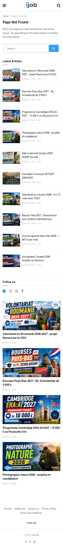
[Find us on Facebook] (22, 291)
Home (5, 15)
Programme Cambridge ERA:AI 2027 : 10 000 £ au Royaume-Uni (40, 113)
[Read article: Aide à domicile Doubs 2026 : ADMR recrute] (11, 157)
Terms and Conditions (31, 512)
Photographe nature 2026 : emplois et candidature (26, 476)
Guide (8, 468)
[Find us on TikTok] (34, 542)
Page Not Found (19, 15)
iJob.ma (31, 522)
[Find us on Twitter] (30, 542)
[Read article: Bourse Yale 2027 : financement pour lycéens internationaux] (11, 219)
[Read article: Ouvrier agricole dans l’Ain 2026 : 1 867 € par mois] (11, 240)
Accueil (8, 508)
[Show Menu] (4, 5)
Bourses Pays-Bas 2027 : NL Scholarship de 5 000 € (38, 93)
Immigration (11, 327)
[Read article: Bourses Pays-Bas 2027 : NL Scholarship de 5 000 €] (11, 95)
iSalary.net (19, 508)
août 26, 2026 (29, 182)
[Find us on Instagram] (10, 291)
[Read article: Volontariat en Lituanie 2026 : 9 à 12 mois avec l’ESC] (11, 199)
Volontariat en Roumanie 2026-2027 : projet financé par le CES (39, 72)
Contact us (33, 508)
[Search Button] (58, 5)
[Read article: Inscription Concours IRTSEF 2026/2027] (11, 178)
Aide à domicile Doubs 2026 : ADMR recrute (38, 155)
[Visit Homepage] (31, 5)
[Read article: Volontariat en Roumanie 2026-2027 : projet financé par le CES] (11, 75)
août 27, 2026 (29, 79)
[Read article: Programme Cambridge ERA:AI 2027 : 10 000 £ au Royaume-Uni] (11, 116)
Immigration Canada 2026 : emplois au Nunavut (36, 258)
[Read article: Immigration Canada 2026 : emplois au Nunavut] (11, 261)
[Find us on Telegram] (4, 291)
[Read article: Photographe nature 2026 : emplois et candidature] (11, 137)
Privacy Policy (49, 508)
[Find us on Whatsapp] (16, 291)
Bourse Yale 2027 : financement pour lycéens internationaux (39, 217)
